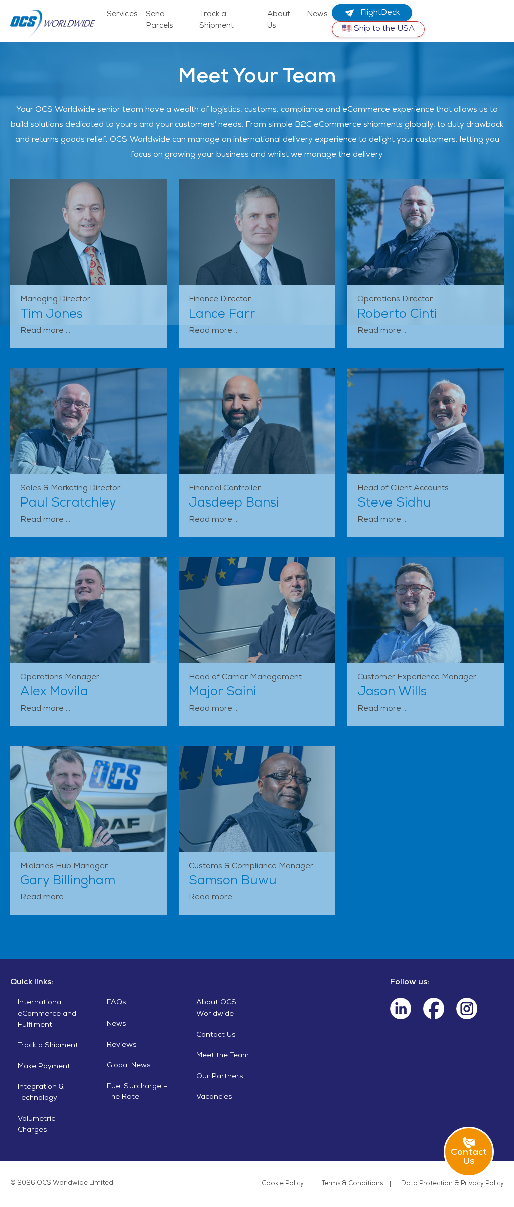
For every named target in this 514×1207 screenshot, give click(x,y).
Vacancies (214, 1097)
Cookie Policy (283, 1184)
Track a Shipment (216, 20)
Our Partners (219, 1076)
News (317, 15)
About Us (278, 20)
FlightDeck (379, 13)
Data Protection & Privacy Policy (452, 1184)
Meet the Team (222, 1055)
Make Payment (44, 1066)
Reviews (122, 1045)
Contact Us (216, 1035)
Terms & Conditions (352, 1184)
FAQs (116, 1003)
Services (122, 15)
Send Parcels (159, 20)
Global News (129, 1065)
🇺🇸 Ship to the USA (378, 29)
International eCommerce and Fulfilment (47, 1013)
